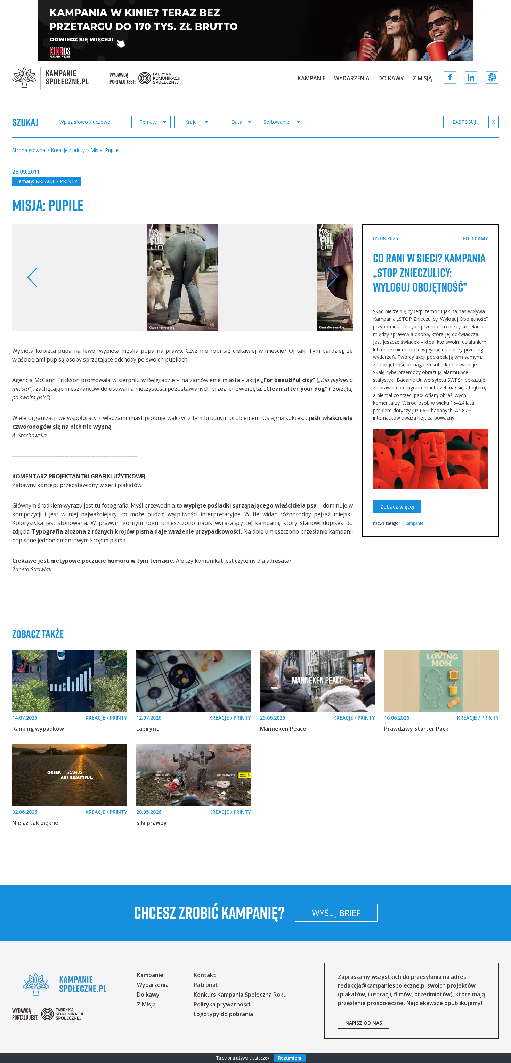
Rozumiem (289, 1058)
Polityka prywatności (222, 1004)
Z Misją (422, 78)
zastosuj (464, 122)
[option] (183, 277)
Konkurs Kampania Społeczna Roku (240, 994)
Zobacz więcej (397, 506)
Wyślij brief (336, 912)
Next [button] (332, 277)
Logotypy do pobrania (223, 1014)
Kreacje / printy (56, 181)
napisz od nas (363, 1023)
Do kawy (391, 78)
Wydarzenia (352, 78)
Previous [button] (32, 277)
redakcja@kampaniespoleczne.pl (382, 985)
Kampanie (311, 78)
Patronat (206, 985)
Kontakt (205, 975)
